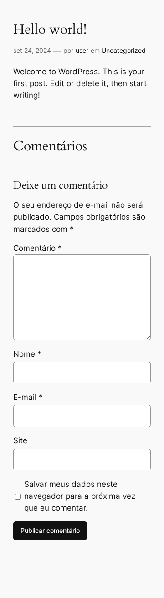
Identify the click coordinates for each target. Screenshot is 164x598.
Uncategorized (124, 50)
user (82, 50)
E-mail (28, 397)
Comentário (37, 248)
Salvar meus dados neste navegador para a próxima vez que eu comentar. (79, 496)
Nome (27, 353)
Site (20, 440)
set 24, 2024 (32, 50)
